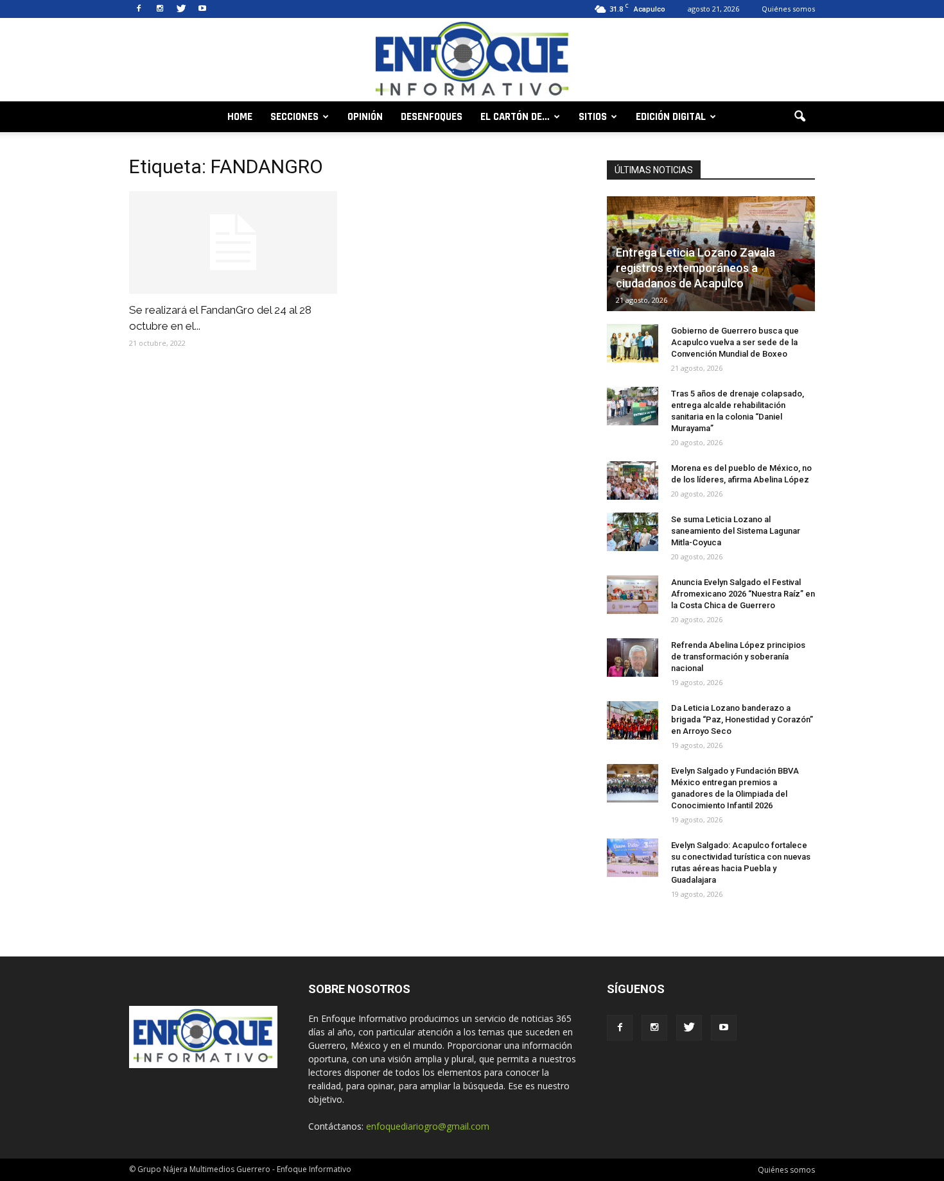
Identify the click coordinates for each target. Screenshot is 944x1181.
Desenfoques (431, 117)
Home (239, 117)
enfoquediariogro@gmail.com (427, 1126)
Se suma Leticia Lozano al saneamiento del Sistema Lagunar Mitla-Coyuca (735, 530)
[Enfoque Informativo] (472, 60)
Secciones (294, 117)
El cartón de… (515, 117)
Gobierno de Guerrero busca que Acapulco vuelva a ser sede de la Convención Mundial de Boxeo (735, 342)
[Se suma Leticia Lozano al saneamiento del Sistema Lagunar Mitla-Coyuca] (632, 532)
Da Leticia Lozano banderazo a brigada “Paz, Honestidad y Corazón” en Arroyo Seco (742, 719)
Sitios (593, 117)
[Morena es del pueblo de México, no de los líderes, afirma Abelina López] (632, 480)
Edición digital (671, 117)
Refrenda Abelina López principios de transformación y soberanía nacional (738, 656)
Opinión (365, 117)
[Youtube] (202, 9)
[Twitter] (181, 9)
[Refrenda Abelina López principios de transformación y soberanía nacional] (632, 657)
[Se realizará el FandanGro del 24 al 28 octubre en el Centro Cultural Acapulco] (233, 242)
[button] (799, 116)
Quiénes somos (788, 8)
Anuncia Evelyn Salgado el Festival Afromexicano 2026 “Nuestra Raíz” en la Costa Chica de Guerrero (743, 593)
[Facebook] (138, 9)
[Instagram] (160, 9)
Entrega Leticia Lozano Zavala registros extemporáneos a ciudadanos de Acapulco (695, 268)
